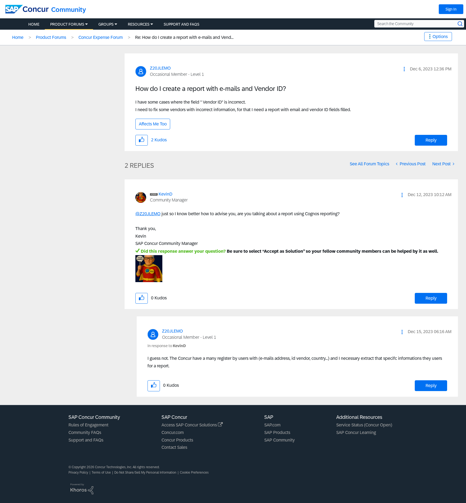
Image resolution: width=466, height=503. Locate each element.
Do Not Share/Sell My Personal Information (145, 472)
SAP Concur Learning (356, 432)
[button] (404, 69)
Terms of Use (101, 472)
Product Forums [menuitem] (67, 24)
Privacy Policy (78, 472)
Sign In (451, 9)
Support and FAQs (85, 440)
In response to (167, 346)
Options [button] (440, 36)
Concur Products (177, 440)
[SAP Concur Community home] (27, 9)
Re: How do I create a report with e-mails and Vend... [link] (184, 37)
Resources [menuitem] (138, 24)
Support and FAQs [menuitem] (181, 24)
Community (68, 9)
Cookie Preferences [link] (194, 472)
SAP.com (272, 425)
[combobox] (419, 24)
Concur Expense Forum (100, 37)
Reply (431, 140)
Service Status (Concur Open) (364, 425)
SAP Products (277, 432)
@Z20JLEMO (147, 213)
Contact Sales (174, 447)
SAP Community (279, 440)
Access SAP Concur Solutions (190, 425)
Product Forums (51, 37)
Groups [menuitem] (106, 24)
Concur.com (173, 432)
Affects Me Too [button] (153, 124)
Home (17, 37)
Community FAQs (84, 432)
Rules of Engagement (88, 425)
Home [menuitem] (33, 24)
